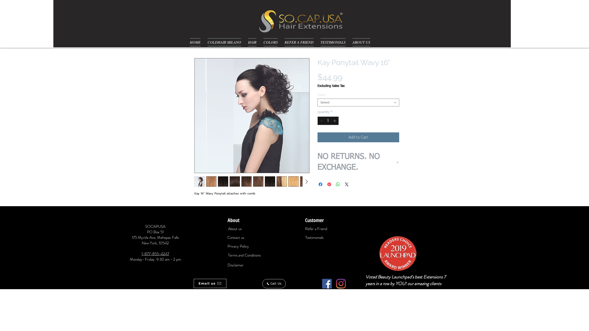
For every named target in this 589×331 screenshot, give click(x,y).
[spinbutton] (328, 121)
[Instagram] (341, 283)
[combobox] (358, 102)
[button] (252, 42)
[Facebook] (327, 283)
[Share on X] (346, 184)
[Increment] (335, 121)
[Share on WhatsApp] (338, 184)
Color (322, 95)
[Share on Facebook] (320, 184)
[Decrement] (321, 121)
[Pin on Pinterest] (329, 184)
